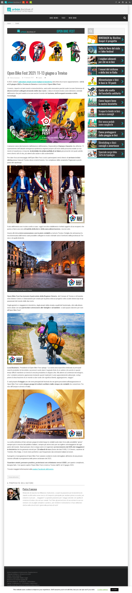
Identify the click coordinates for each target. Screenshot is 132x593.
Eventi (40, 78)
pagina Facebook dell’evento (43, 469)
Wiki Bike (73, 18)
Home (9, 23)
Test (63, 18)
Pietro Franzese (15, 78)
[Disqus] (46, 538)
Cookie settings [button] (102, 589)
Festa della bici (14, 477)
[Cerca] (125, 17)
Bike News (54, 18)
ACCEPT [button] (114, 589)
